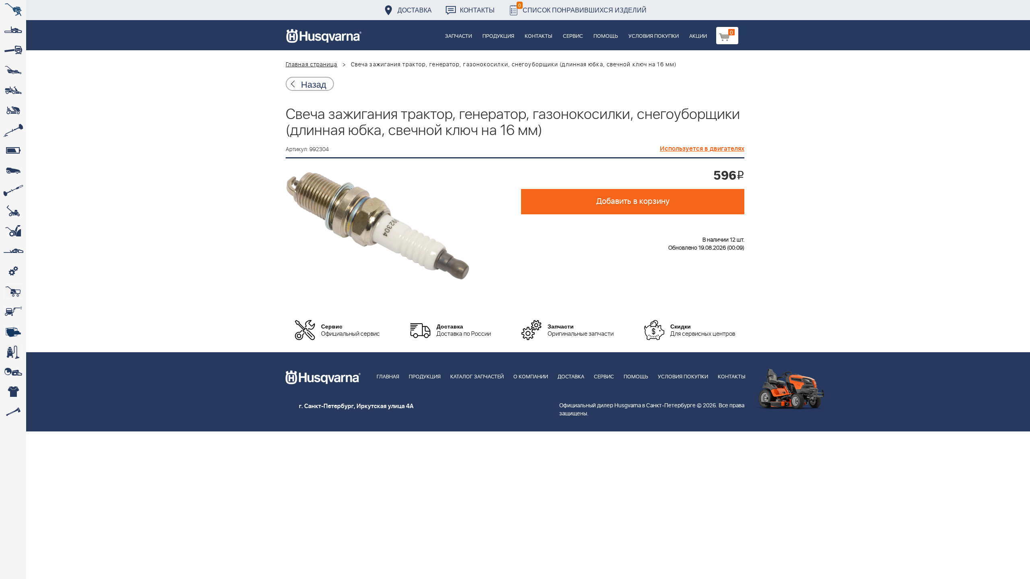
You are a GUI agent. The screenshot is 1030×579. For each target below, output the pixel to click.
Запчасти (458, 36)
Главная (388, 377)
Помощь (605, 36)
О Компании (530, 377)
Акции (698, 36)
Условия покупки (653, 36)
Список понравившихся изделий (582, 8)
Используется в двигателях (702, 149)
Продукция (498, 36)
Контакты (477, 9)
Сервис (573, 36)
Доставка (415, 9)
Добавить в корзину (633, 201)
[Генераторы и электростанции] (13, 291)
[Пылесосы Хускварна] (13, 352)
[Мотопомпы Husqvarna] (13, 332)
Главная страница (312, 65)
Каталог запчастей (477, 377)
